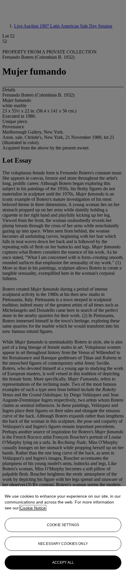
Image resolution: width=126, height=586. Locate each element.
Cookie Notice (33, 508)
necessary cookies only (63, 544)
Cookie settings (63, 525)
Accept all (63, 562)
